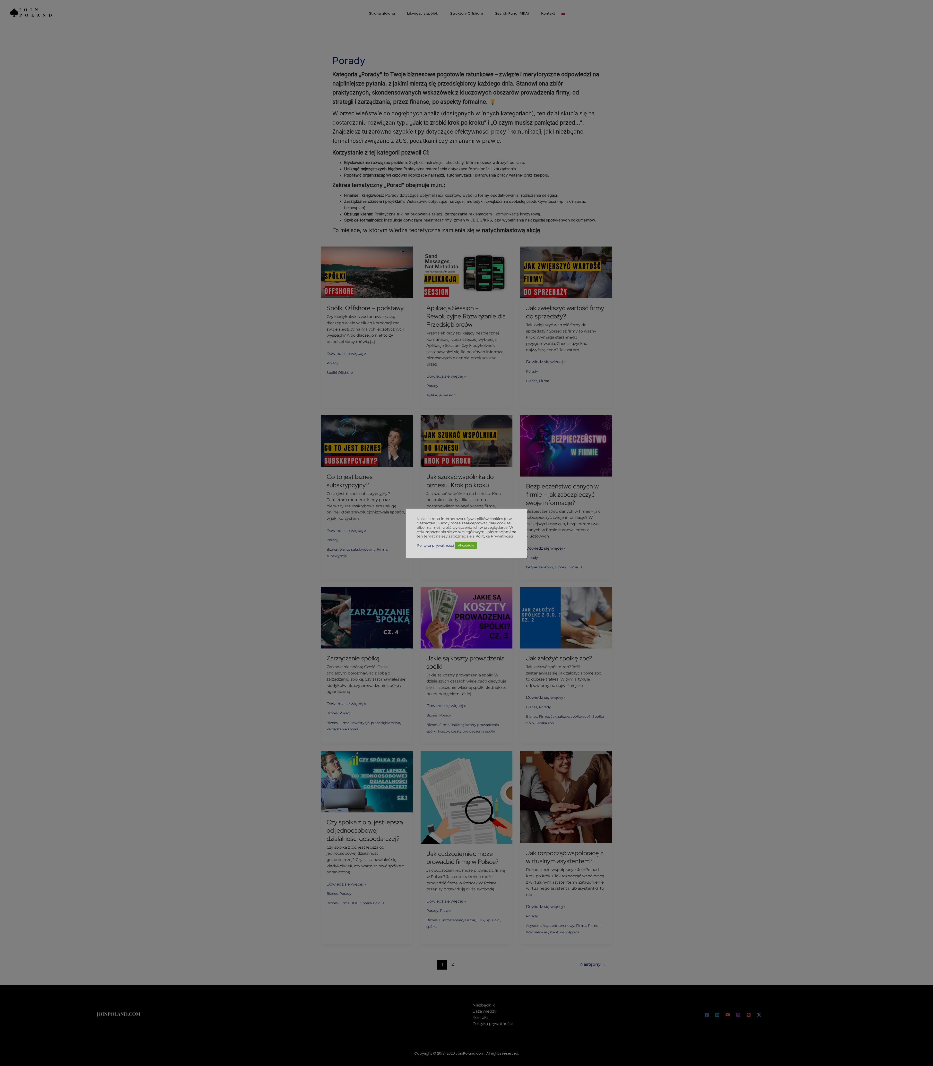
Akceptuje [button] (466, 545)
